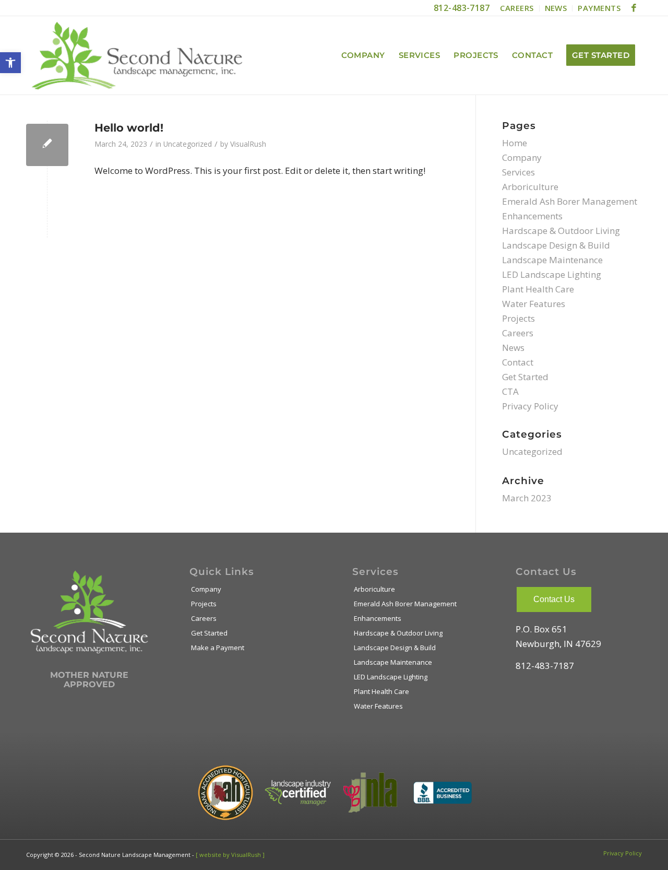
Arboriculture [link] (530, 187)
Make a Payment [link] (217, 647)
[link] (10, 62)
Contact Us (554, 599)
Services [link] (518, 172)
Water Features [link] (533, 304)
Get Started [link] (525, 377)
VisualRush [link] (248, 144)
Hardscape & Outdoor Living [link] (561, 231)
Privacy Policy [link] (530, 406)
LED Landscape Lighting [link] (551, 274)
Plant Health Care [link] (538, 289)
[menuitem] (517, 8)
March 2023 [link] (527, 498)
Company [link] (522, 157)
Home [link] (514, 143)
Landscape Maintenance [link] (552, 260)
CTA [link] (510, 391)
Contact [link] (517, 362)
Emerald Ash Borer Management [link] (569, 201)
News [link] (513, 348)
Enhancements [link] (532, 216)
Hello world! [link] (128, 127)
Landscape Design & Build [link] (556, 245)
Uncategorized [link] (187, 144)
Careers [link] (517, 333)
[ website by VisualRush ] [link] (230, 855)
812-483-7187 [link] (462, 8)
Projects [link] (518, 318)
